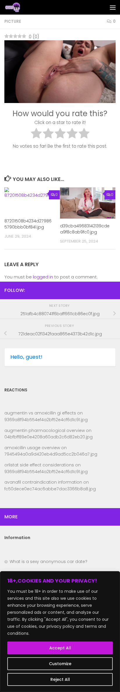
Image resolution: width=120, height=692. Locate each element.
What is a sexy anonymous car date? (48, 561)
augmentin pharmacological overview (44, 430)
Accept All (60, 648)
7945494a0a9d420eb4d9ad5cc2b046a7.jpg (50, 454)
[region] (60, 631)
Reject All (60, 679)
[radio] (36, 134)
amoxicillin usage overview (32, 448)
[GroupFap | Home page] (16, 7)
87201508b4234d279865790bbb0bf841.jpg (28, 224)
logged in (43, 277)
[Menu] (112, 7)
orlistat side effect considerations (39, 465)
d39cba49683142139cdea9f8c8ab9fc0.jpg (85, 229)
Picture (12, 21)
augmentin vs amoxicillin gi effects (40, 413)
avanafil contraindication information (43, 482)
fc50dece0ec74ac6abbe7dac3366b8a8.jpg (50, 489)
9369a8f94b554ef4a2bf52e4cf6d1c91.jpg (46, 420)
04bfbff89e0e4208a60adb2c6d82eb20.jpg (48, 437)
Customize (60, 664)
